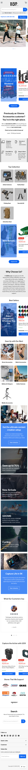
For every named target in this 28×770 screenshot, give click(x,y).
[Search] (25, 9)
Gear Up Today (14, 58)
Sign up (22, 756)
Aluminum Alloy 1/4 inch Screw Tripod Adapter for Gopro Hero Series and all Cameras (8, 669)
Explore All (14, 105)
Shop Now (23, 17)
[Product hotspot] (9, 561)
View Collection (14, 442)
